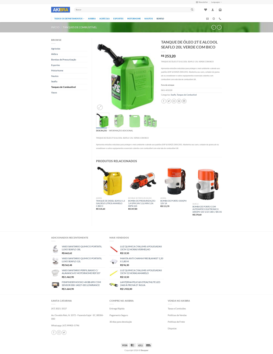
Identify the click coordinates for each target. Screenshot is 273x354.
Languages (215, 2)
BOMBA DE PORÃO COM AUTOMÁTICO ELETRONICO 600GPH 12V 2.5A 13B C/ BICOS (207, 209)
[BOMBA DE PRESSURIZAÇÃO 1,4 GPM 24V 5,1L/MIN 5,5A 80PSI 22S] (143, 181)
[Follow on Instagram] (59, 332)
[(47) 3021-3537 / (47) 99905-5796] (220, 18)
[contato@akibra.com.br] (207, 18)
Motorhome (134, 18)
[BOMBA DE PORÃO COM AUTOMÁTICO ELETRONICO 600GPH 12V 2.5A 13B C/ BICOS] (207, 183)
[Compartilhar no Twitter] (169, 101)
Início (55, 27)
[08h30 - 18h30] (214, 18)
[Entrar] (212, 10)
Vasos (54, 92)
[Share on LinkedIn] (184, 101)
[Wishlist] (205, 10)
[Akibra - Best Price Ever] (60, 10)
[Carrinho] (220, 10)
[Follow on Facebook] (53, 332)
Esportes (118, 18)
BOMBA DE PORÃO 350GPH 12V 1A (173, 202)
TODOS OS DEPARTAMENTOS (68, 18)
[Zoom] (100, 107)
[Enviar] (192, 9)
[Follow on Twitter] (64, 332)
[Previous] (101, 74)
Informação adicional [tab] (121, 130)
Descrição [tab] (101, 130)
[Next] (152, 74)
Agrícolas (55, 48)
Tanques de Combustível (80, 27)
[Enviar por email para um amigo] (174, 101)
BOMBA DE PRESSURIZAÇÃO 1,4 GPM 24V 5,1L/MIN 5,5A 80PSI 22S (141, 203)
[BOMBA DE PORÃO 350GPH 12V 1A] (175, 181)
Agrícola (104, 18)
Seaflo (160, 18)
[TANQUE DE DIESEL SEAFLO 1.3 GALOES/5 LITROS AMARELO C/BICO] (110, 181)
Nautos (148, 18)
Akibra (92, 18)
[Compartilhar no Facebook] (163, 101)
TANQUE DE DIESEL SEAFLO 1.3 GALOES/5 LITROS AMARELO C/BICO (110, 203)
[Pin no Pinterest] (179, 101)
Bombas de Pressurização (63, 59)
